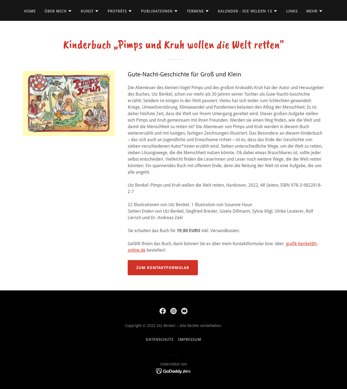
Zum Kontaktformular (162, 267)
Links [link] (292, 11)
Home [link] (30, 11)
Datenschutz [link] (160, 339)
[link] (162, 311)
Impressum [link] (189, 339)
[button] (58, 11)
